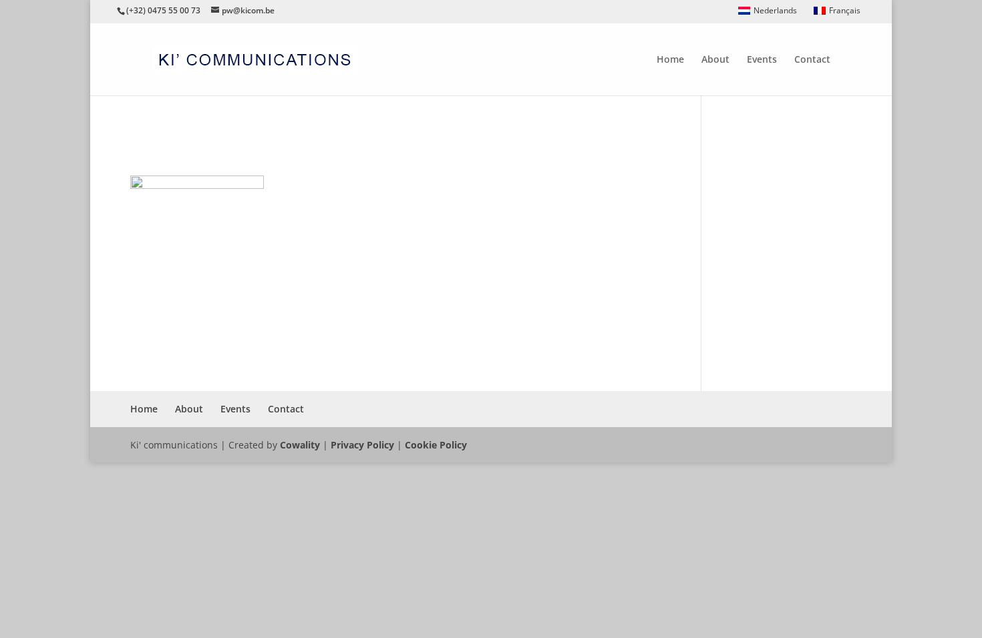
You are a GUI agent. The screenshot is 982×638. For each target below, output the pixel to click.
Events (762, 60)
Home (670, 60)
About (715, 60)
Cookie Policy (436, 444)
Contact (812, 60)
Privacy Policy (362, 444)
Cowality (300, 444)
